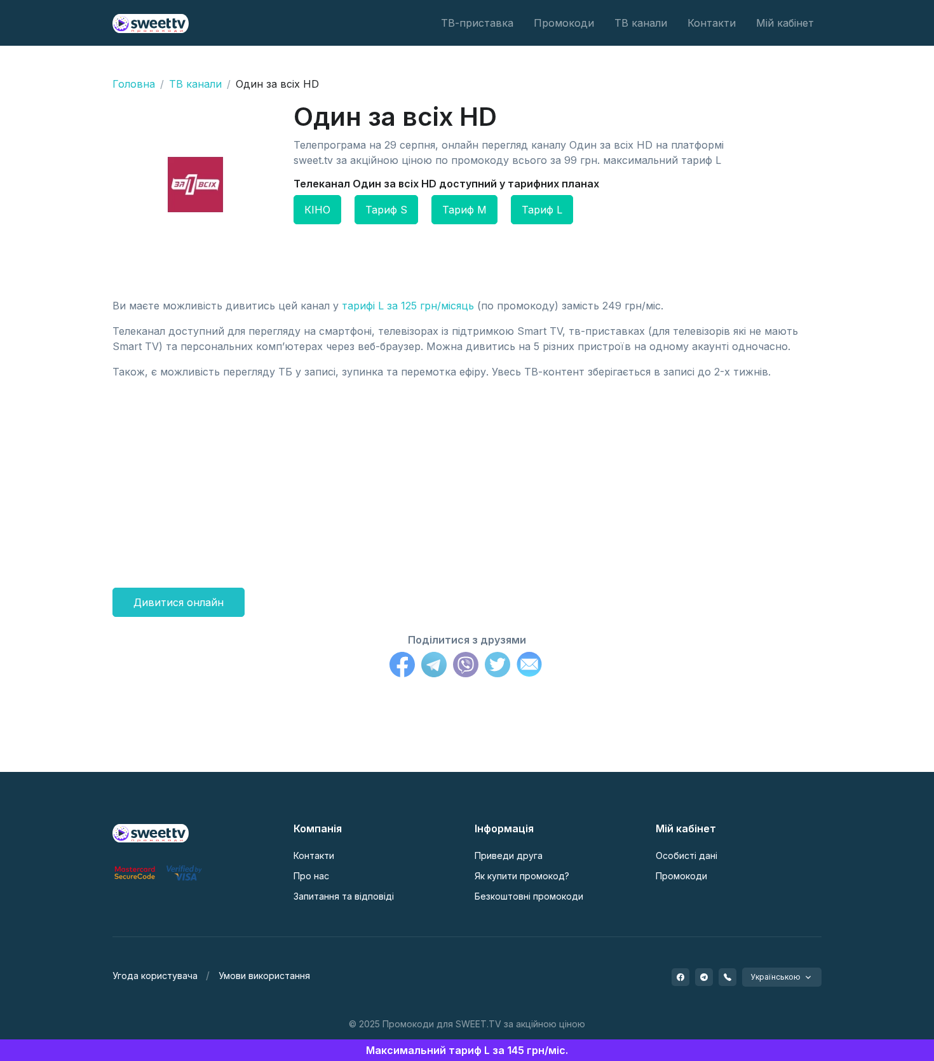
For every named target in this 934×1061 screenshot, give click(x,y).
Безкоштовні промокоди (529, 896)
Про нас (311, 875)
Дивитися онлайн (178, 602)
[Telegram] (434, 666)
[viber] (727, 977)
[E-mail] (529, 666)
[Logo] (150, 832)
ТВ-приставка (477, 23)
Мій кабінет (785, 23)
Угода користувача (155, 975)
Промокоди (564, 23)
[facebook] (680, 977)
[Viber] (465, 666)
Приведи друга (509, 855)
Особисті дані (686, 855)
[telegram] (704, 977)
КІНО (317, 209)
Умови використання (264, 975)
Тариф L (542, 209)
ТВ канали (640, 23)
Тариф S (386, 209)
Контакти (711, 23)
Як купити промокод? (522, 875)
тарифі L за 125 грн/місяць (408, 305)
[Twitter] (497, 666)
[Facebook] (402, 666)
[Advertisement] (467, 478)
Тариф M (464, 209)
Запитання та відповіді (344, 896)
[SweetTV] (150, 22)
